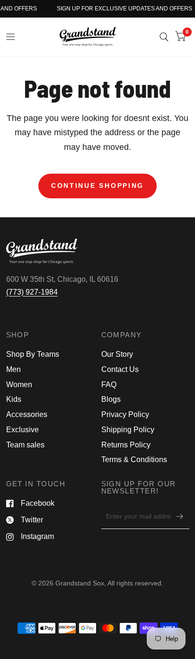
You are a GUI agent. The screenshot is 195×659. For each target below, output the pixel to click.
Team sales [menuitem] (25, 445)
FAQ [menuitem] (108, 385)
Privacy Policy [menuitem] (125, 414)
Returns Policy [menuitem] (126, 445)
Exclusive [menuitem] (22, 430)
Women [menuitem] (19, 385)
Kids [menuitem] (13, 399)
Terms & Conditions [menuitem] (134, 459)
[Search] (164, 37)
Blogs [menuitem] (111, 399)
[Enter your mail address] (179, 516)
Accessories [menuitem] (26, 414)
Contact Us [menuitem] (120, 369)
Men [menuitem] (13, 369)
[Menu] (10, 37)
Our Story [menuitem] (117, 354)
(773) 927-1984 (32, 292)
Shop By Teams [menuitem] (32, 354)
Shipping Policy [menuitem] (127, 430)
